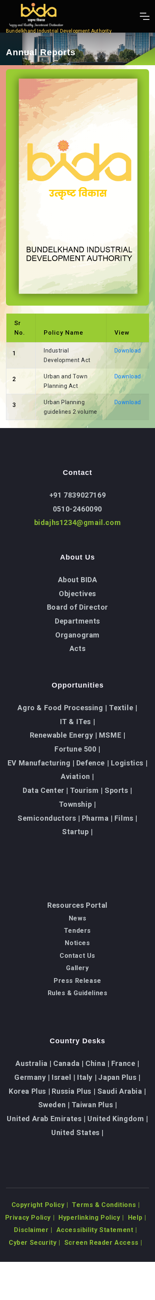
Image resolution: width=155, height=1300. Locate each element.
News (77, 918)
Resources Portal (77, 905)
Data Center (45, 790)
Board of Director (77, 607)
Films (126, 818)
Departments (77, 621)
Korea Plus (29, 1091)
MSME (112, 735)
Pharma (97, 818)
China (97, 1063)
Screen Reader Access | (103, 1242)
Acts (77, 648)
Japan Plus (119, 1077)
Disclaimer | (33, 1230)
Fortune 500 (77, 749)
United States (77, 1132)
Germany (32, 1077)
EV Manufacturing (41, 763)
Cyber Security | (34, 1242)
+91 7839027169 (77, 495)
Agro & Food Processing (62, 707)
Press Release (77, 980)
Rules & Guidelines (78, 993)
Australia (33, 1063)
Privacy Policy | (30, 1217)
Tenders (77, 930)
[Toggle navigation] (144, 16)
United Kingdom (117, 1118)
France (125, 1063)
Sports (118, 790)
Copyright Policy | (40, 1205)
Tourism (86, 790)
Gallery (77, 968)
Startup (77, 831)
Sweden (54, 1104)
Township (77, 804)
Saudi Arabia (121, 1091)
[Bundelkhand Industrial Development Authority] (59, 16)
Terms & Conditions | (106, 1205)
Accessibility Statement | (96, 1230)
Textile (123, 707)
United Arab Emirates (46, 1118)
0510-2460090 (77, 509)
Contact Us (77, 955)
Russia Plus (73, 1091)
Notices (77, 943)
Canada (68, 1063)
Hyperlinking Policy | (91, 1217)
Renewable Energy (63, 735)
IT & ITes (77, 721)
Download (127, 350)
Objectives (77, 593)
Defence (92, 763)
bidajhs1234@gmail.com (77, 522)
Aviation (77, 776)
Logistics (129, 763)
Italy (87, 1077)
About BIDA (77, 579)
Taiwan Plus (94, 1104)
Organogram (77, 635)
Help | (137, 1217)
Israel (64, 1077)
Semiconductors (48, 818)
